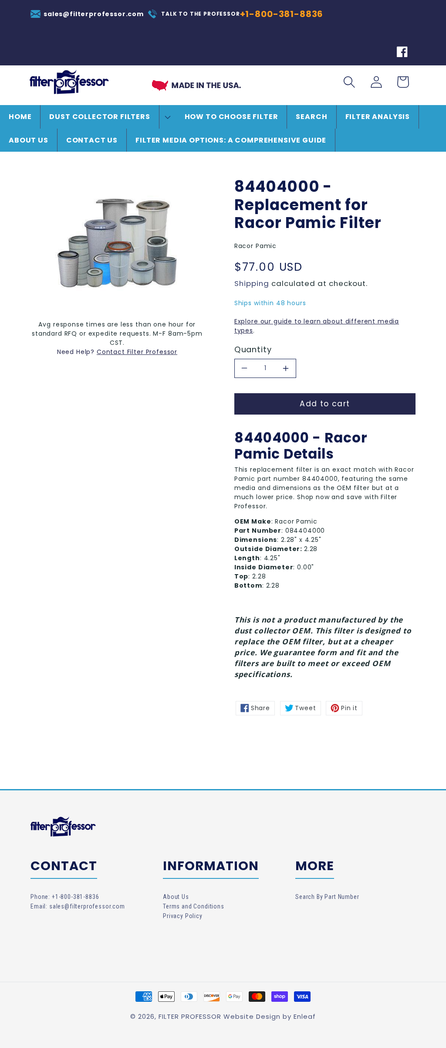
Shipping (251, 283)
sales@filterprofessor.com (94, 14)
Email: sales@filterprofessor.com (77, 906)
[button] (108, 116)
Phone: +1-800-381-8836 (64, 896)
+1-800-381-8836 (282, 13)
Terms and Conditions (193, 906)
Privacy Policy (183, 915)
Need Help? (77, 351)
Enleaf (305, 1016)
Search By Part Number (327, 896)
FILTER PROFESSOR (190, 1016)
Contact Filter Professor (137, 351)
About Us (176, 896)
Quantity (253, 349)
